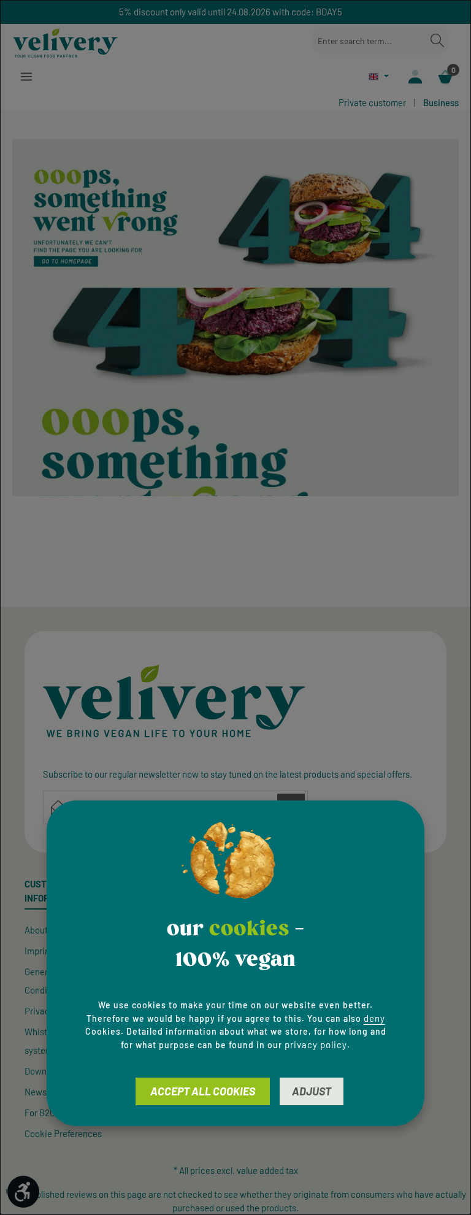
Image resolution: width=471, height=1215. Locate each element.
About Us (42, 929)
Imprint (39, 950)
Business (441, 102)
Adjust (311, 1091)
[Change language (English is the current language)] (378, 76)
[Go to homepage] (65, 41)
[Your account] (415, 77)
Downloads (46, 1070)
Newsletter (46, 1091)
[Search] (437, 41)
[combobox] (367, 41)
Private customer (372, 102)
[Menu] (26, 77)
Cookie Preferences (63, 1133)
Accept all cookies (202, 1091)
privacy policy (316, 1044)
